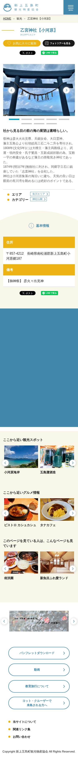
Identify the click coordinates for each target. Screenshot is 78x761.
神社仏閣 (37, 199)
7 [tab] (36, 125)
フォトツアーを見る (60, 43)
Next (66, 90)
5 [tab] (61, 121)
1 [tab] (11, 121)
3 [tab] (36, 121)
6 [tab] (23, 125)
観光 (19, 18)
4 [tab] (48, 121)
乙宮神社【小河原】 (39, 18)
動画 (37, 669)
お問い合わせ (21, 736)
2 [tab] (23, 121)
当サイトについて (24, 721)
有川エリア (38, 193)
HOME (7, 18)
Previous (11, 90)
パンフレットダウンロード (37, 653)
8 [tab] (48, 125)
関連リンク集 (21, 729)
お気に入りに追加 (24, 43)
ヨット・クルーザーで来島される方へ (37, 703)
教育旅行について (37, 686)
